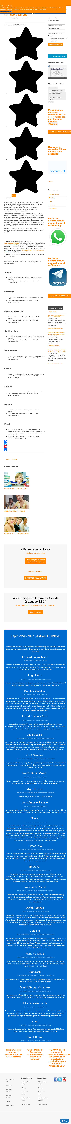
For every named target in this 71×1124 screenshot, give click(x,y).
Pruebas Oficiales (54, 194)
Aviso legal (9, 1085)
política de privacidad (51, 9)
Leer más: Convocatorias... (55, 328)
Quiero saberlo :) (35, 612)
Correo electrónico (54, 20)
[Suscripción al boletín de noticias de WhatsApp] (58, 237)
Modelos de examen (25, 1093)
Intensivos (52, 205)
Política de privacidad (6, 11)
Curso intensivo (26, 1104)
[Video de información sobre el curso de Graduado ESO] (57, 72)
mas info (50, 181)
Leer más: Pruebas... (54, 345)
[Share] (24, 449)
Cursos (50, 36)
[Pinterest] (24, 446)
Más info (53, 123)
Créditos (8, 1101)
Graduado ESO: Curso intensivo (15, 488)
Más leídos (52, 311)
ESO (50, 201)
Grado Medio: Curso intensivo (14, 511)
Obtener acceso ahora (55, 44)
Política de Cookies (8, 1096)
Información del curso (26, 1083)
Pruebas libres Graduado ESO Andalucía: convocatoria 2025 (56, 333)
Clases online (52, 208)
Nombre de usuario (54, 28)
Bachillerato (52, 198)
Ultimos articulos (55, 308)
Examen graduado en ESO (10, 24)
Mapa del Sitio (9, 1105)
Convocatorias (53, 88)
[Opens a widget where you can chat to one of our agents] (64, 1121)
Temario (24, 1088)
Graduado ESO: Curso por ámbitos (16, 533)
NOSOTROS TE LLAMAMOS (35, 578)
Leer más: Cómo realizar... (55, 363)
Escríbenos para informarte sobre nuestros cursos (35, 560)
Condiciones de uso (10, 1080)
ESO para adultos (21, 24)
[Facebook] (24, 441)
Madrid (51, 102)
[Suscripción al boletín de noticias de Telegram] (58, 277)
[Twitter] (24, 444)
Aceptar (33, 13)
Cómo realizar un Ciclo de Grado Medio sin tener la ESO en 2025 (57, 351)
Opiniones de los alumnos (58, 56)
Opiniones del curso (26, 1099)
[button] (7, 641)
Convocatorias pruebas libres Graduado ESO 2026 (56, 316)
